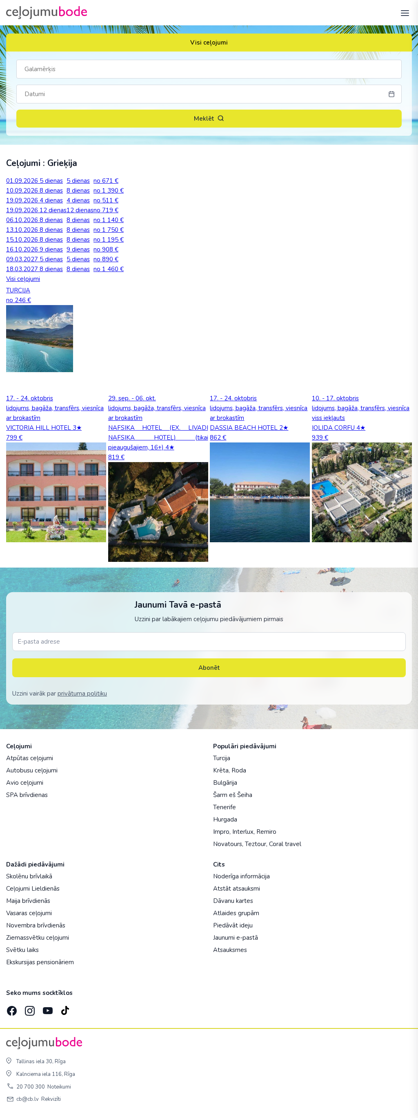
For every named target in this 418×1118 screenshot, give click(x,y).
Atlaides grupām (236, 913)
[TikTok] (65, 1008)
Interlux (242, 832)
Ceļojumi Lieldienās (33, 889)
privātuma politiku (82, 693)
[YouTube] (47, 1008)
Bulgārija (225, 783)
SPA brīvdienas (27, 795)
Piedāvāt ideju (233, 925)
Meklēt (204, 118)
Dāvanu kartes (233, 901)
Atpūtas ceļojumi (29, 758)
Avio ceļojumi (24, 783)
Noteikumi (59, 1087)
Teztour (255, 844)
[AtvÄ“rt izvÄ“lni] (402, 13)
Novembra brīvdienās (35, 925)
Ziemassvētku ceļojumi (37, 938)
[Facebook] (11, 1008)
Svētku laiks (22, 950)
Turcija (221, 758)
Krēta (221, 770)
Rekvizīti (51, 1099)
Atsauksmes (230, 950)
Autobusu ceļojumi (32, 770)
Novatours (227, 844)
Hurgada (225, 819)
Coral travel (285, 844)
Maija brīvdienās (28, 901)
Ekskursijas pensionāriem (40, 962)
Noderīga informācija (241, 876)
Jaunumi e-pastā (235, 938)
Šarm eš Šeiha (232, 795)
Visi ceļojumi (209, 42)
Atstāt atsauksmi (236, 889)
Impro (221, 832)
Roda (238, 770)
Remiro (266, 832)
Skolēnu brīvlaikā (29, 876)
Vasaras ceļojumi (29, 913)
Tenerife (224, 807)
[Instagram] (29, 1008)
